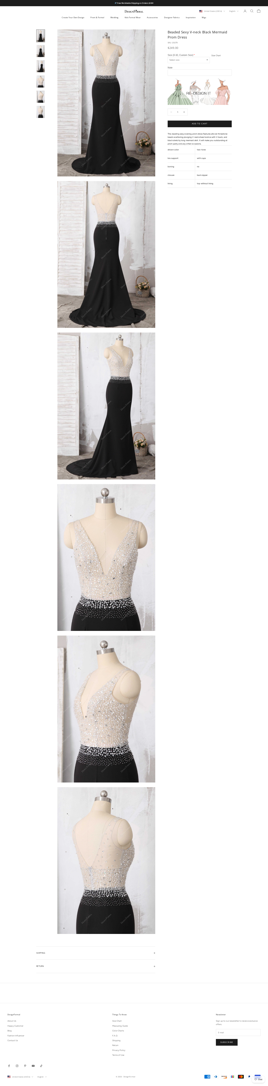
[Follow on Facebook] (9, 1065)
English (232, 11)
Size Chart (216, 55)
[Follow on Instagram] (17, 1065)
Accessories (152, 17)
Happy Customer (15, 1026)
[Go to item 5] (40, 96)
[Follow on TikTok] (41, 1065)
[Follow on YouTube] (33, 1065)
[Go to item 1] (40, 35)
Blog (9, 1031)
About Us (11, 1021)
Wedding (114, 17)
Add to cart (200, 124)
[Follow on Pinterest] (25, 1065)
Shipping (116, 1040)
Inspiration (191, 17)
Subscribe (226, 1042)
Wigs (204, 17)
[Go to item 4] (40, 81)
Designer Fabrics (172, 17)
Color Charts (118, 1031)
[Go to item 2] (40, 51)
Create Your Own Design (73, 17)
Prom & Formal (97, 17)
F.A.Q (114, 1035)
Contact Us (12, 1040)
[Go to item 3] (40, 66)
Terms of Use (118, 1055)
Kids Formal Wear (133, 17)
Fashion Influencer (15, 1035)
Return (115, 1045)
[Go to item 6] (40, 112)
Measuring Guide (120, 1026)
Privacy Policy (118, 1050)
